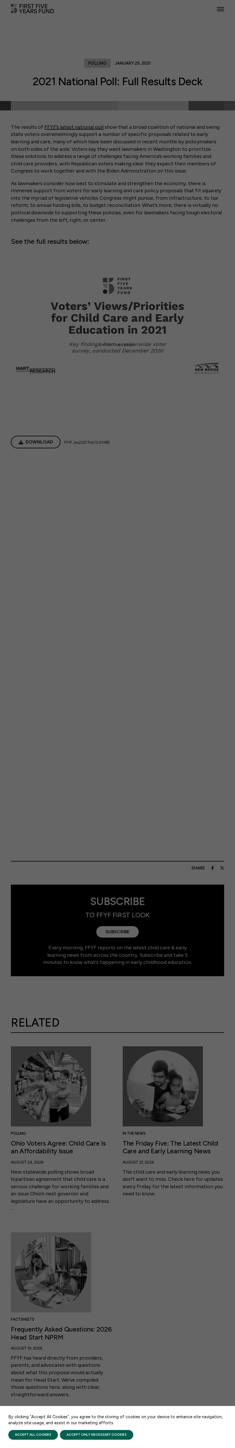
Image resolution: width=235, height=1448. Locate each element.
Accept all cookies (33, 1435)
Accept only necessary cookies (96, 1435)
